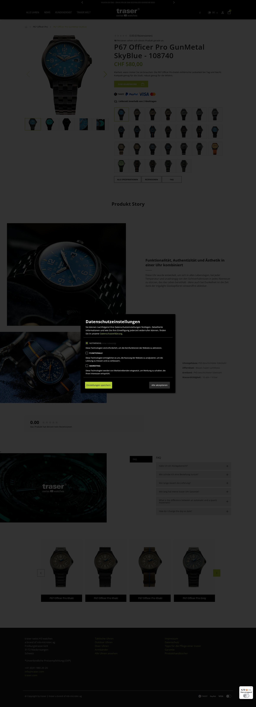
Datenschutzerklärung (111, 333)
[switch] (246, 696)
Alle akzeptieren (160, 385)
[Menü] (251, 688)
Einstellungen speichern (99, 385)
